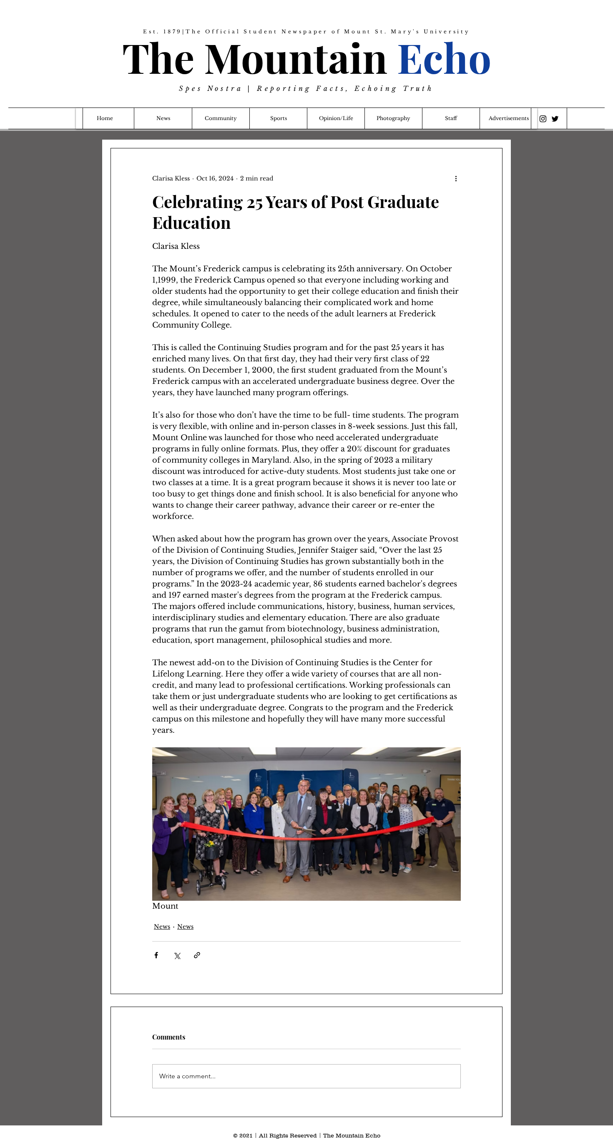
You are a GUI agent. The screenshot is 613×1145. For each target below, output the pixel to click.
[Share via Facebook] (156, 955)
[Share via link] (197, 955)
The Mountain (306, 57)
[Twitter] (555, 118)
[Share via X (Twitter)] (177, 955)
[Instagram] (543, 118)
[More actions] (456, 178)
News (162, 926)
